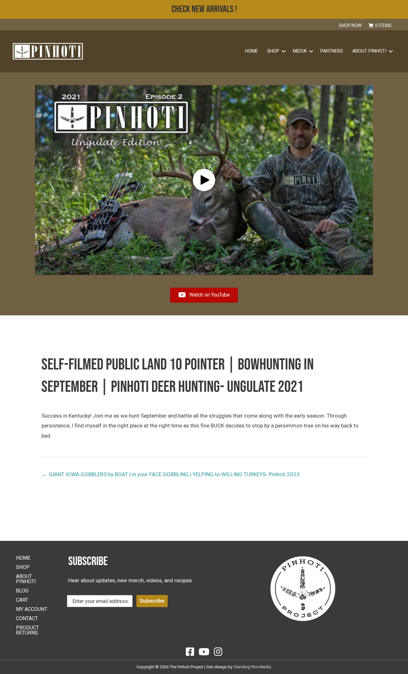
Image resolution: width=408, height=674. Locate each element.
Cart (22, 600)
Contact (27, 618)
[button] (398, 25)
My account (31, 609)
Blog (22, 591)
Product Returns (27, 630)
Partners (331, 51)
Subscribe (152, 601)
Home (251, 51)
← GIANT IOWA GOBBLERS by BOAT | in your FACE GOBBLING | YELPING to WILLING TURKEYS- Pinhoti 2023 (171, 474)
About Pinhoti (369, 51)
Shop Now (350, 25)
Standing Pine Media (252, 666)
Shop (23, 567)
